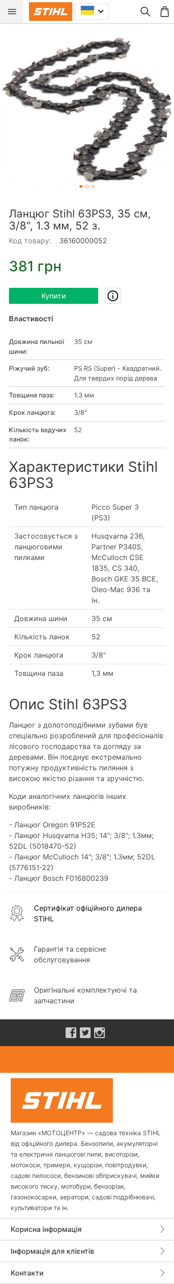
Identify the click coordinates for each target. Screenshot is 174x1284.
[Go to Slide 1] (81, 186)
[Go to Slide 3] (93, 186)
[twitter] (85, 1032)
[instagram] (99, 1032)
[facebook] (71, 1032)
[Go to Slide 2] (86, 186)
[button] (87, 110)
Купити (53, 295)
